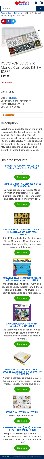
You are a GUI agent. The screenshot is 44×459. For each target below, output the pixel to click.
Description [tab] (9, 115)
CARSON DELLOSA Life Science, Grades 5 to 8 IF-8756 (22, 325)
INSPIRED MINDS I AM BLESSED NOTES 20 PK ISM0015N (22, 185)
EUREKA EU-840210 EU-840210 (22, 411)
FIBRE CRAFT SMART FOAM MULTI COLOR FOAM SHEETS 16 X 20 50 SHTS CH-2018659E (22, 372)
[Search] (40, 8)
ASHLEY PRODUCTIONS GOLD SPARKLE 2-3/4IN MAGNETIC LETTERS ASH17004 (22, 232)
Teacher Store (7, 13)
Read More (22, 177)
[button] (39, 30)
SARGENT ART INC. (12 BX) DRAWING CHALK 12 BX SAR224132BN (22, 428)
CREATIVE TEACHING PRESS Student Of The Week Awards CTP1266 (22, 279)
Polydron (18, 13)
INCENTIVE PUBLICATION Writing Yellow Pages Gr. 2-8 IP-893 (22, 167)
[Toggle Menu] (3, 3)
